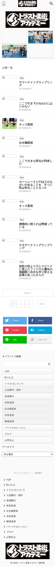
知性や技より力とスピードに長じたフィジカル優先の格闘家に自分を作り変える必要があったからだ (36, 271)
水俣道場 (9, 415)
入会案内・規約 (13, 389)
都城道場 (9, 421)
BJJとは (9, 377)
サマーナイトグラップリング (36, 84)
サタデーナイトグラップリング (36, 246)
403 (41, 303)
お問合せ (9, 440)
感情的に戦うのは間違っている (36, 225)
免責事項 (38, 473)
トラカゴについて (14, 383)
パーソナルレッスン (15, 427)
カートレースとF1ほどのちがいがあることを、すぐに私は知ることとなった (36, 184)
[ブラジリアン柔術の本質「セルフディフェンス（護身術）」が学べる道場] (27, 3)
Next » (27, 293)
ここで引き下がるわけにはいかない (36, 105)
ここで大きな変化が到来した (36, 162)
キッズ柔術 (26, 124)
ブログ (8, 433)
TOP (7, 371)
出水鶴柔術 (26, 142)
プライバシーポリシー (22, 473)
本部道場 (9, 402)
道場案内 (9, 396)
